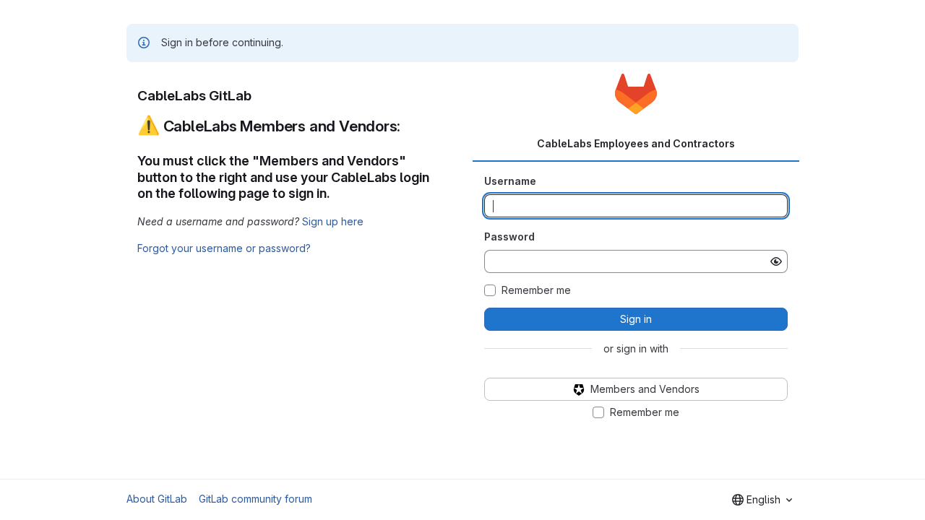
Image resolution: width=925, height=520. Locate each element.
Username (510, 181)
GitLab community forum (255, 499)
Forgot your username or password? (224, 248)
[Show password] (776, 261)
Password (509, 236)
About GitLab (156, 499)
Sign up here (332, 221)
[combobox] (762, 499)
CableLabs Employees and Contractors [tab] (636, 143)
